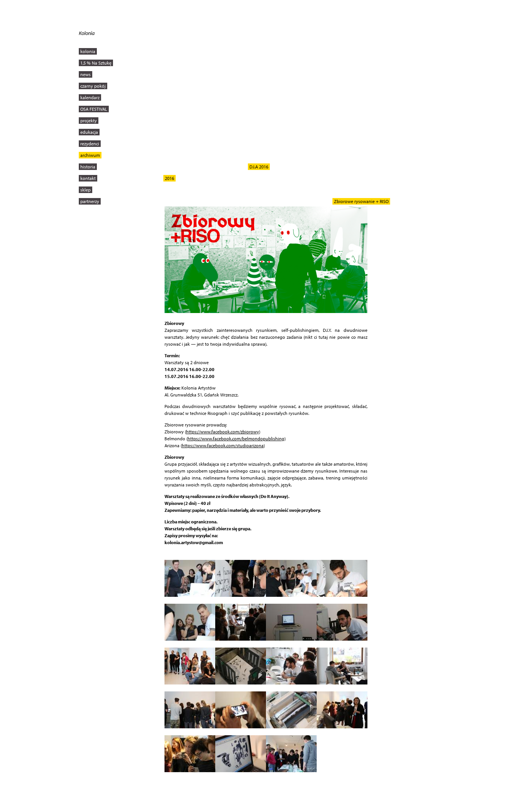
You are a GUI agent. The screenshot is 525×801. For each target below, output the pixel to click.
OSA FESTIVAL (93, 109)
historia (87, 167)
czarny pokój (93, 86)
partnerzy (89, 201)
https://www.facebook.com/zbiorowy (222, 432)
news (85, 74)
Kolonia (87, 33)
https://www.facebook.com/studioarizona (223, 445)
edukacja (89, 132)
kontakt (88, 178)
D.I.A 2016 (258, 167)
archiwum (90, 155)
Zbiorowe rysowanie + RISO (361, 201)
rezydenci (89, 144)
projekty (88, 120)
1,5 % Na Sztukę (95, 63)
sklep (85, 190)
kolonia (87, 51)
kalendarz (90, 97)
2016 (169, 178)
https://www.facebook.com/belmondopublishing (236, 438)
